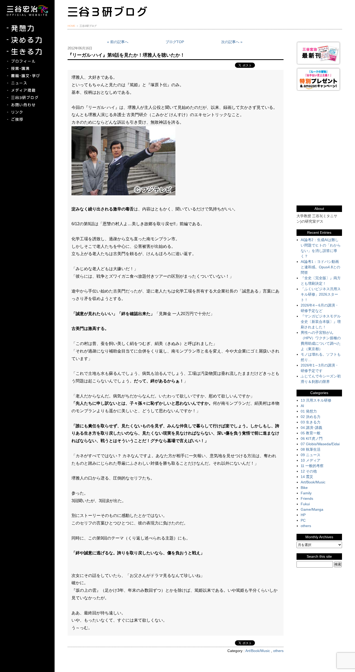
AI (302, 406)
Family (306, 493)
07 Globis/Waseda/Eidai (320, 444)
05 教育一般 (310, 433)
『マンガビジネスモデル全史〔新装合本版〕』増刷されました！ (321, 321)
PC (303, 520)
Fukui (305, 504)
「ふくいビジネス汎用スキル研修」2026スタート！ (321, 294)
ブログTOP (175, 42)
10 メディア (310, 460)
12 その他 (309, 471)
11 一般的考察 (312, 466)
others (278, 651)
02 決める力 (310, 417)
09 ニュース (310, 455)
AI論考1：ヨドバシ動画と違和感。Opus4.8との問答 (320, 267)
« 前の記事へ (117, 42)
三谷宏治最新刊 (319, 53)
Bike (304, 487)
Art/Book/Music (257, 651)
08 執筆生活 (310, 449)
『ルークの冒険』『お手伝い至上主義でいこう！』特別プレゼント (319, 79)
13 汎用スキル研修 (316, 400)
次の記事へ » (231, 42)
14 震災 (307, 477)
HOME (71, 25)
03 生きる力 (310, 422)
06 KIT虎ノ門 (312, 438)
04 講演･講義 (311, 427)
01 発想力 (309, 411)
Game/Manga (312, 509)
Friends (307, 498)
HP (303, 515)
